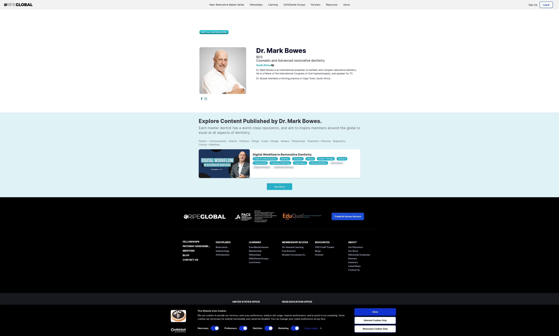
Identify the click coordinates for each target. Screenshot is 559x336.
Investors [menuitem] (353, 262)
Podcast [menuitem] (319, 254)
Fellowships (256, 4)
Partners (315, 4)
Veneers (285, 141)
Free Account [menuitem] (289, 251)
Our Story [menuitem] (353, 251)
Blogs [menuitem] (318, 251)
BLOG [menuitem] (186, 255)
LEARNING (255, 242)
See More (279, 186)
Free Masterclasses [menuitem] (258, 247)
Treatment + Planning (319, 141)
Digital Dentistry (261, 167)
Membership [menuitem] (255, 251)
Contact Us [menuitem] (354, 270)
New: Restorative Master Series (226, 4)
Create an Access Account (348, 216)
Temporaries (298, 141)
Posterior (244, 141)
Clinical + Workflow (209, 144)
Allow (375, 312)
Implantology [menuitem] (222, 251)
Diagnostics (339, 141)
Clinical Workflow (319, 163)
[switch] (243, 328)
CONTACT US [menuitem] (190, 260)
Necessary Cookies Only (375, 329)
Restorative (336, 163)
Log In (546, 4)
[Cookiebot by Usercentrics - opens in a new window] (178, 330)
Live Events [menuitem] (254, 262)
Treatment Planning (280, 163)
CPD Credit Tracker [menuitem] (324, 247)
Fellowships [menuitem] (255, 254)
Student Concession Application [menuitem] (294, 254)
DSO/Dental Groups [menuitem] (259, 258)
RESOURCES (322, 242)
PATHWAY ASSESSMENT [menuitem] (197, 246)
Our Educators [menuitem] (355, 247)
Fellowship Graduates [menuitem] (359, 254)
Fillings (255, 141)
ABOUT (352, 242)
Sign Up (533, 4)
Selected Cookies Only (375, 320)
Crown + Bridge (269, 141)
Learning (273, 4)
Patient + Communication (212, 141)
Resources (331, 4)
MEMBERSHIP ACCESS (295, 242)
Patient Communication (265, 158)
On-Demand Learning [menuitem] (293, 247)
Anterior (233, 141)
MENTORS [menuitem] (189, 251)
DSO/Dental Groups (294, 4)
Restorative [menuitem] (221, 247)
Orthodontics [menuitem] (222, 254)
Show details (311, 328)
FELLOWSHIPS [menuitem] (191, 242)
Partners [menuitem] (352, 258)
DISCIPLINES (223, 242)
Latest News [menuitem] (354, 266)
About (346, 4)
